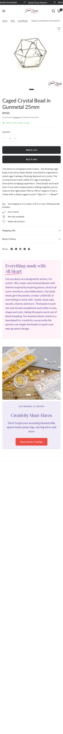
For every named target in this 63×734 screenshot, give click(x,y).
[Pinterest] (20, 249)
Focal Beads (23, 21)
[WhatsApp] (24, 249)
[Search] (53, 11)
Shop (13, 21)
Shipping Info (8, 230)
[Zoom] (59, 28)
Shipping (16, 117)
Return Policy (9, 239)
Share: (5, 249)
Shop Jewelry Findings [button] (31, 441)
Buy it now (31, 159)
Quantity (6, 132)
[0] (58, 11)
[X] (16, 249)
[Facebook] (12, 249)
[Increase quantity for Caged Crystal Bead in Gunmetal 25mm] (15, 138)
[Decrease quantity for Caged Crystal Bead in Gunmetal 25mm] (4, 138)
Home (4, 21)
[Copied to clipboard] (29, 249)
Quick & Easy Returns (35, 2)
